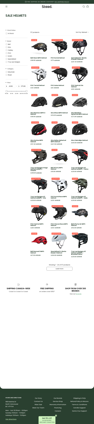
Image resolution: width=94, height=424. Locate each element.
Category (10, 69)
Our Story (38, 398)
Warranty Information (57, 404)
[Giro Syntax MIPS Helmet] (39, 129)
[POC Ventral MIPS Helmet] (39, 213)
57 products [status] (34, 32)
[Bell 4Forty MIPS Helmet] (59, 157)
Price (8, 83)
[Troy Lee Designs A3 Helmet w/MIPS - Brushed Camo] (79, 240)
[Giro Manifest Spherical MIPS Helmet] (79, 102)
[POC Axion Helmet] (59, 74)
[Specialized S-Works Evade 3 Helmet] (59, 240)
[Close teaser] (56, 416)
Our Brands (58, 398)
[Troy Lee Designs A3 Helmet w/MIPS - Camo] (79, 157)
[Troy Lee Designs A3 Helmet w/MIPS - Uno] (39, 185)
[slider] (6, 91)
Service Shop (58, 401)
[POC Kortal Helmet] (59, 47)
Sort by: (81, 32)
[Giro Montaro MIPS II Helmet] (39, 102)
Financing (58, 408)
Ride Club (38, 404)
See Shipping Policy (62, 2)
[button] (83, 6)
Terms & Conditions (79, 404)
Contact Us (38, 401)
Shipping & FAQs (79, 398)
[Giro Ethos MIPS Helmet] (59, 102)
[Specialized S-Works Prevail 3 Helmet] (79, 47)
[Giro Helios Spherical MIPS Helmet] (59, 129)
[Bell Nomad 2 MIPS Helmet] (39, 240)
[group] (47, 2)
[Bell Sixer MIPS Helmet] (39, 47)
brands (78, 294)
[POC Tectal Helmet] (39, 74)
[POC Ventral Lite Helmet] (79, 74)
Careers (58, 411)
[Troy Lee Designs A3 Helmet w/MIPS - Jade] (79, 185)
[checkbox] (16, 33)
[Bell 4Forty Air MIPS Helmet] (79, 213)
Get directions (11, 419)
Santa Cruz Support (79, 411)
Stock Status (11, 30)
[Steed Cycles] (47, 6)
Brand (9, 41)
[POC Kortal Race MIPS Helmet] (59, 185)
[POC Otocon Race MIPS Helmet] (59, 213)
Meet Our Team (38, 408)
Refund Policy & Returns (79, 401)
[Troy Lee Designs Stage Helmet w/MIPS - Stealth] (39, 157)
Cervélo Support (79, 408)
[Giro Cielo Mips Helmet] (79, 129)
